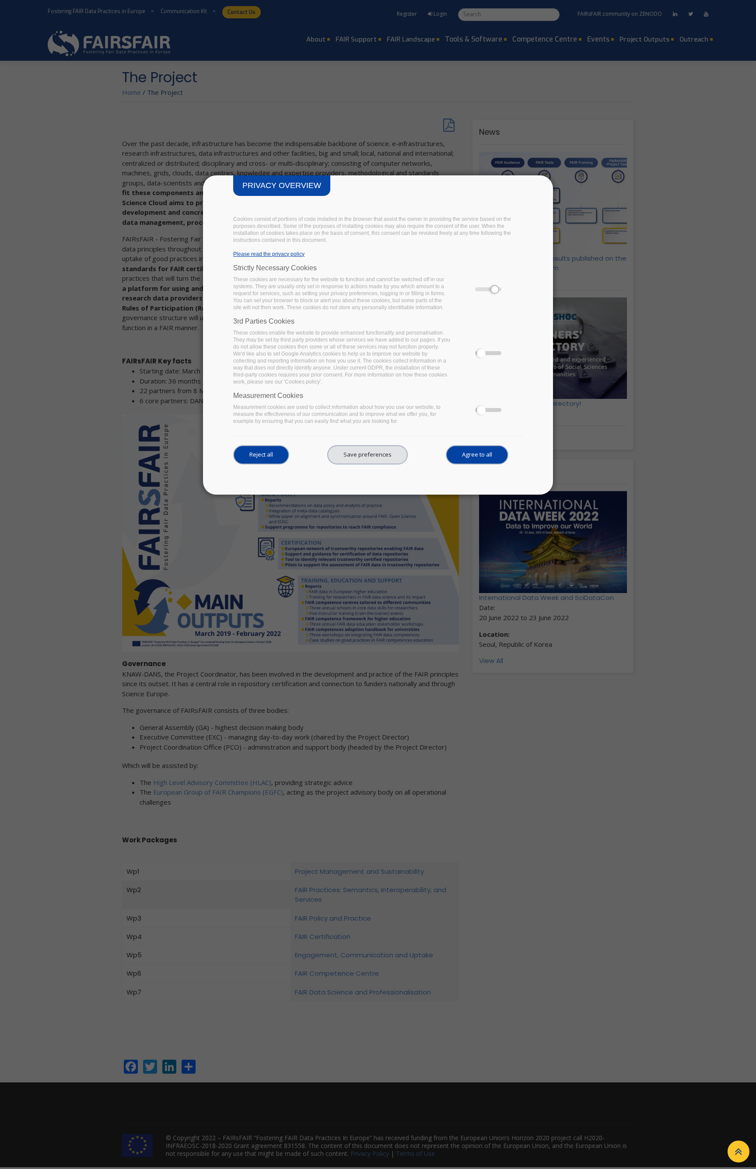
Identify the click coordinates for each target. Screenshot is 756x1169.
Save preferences (367, 454)
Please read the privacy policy (268, 254)
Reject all (261, 454)
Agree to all (477, 454)
